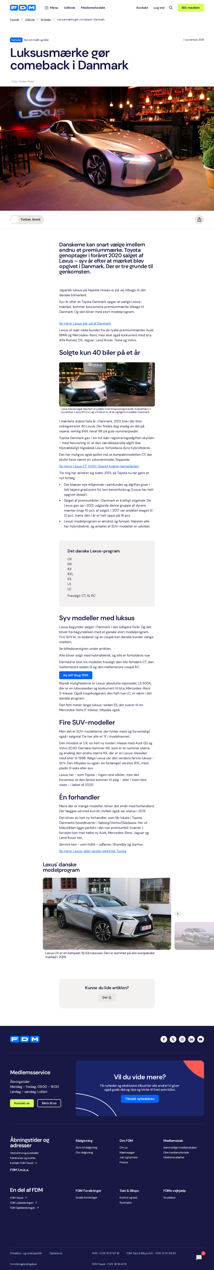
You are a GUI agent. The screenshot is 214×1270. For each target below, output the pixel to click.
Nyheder (46, 19)
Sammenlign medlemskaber (180, 1147)
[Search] (171, 7)
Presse (124, 1162)
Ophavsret (56, 1253)
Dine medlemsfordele (176, 1152)
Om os (124, 1147)
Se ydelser (169, 1197)
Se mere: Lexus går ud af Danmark (85, 323)
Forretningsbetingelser (23, 1264)
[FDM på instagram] (182, 1039)
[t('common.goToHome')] (24, 1039)
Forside (14, 19)
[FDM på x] (173, 1039)
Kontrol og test (128, 1197)
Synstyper (126, 1202)
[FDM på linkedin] (191, 1039)
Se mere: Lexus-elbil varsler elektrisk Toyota (92, 851)
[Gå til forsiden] (23, 8)
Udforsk (30, 19)
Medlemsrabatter (173, 1157)
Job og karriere (129, 1157)
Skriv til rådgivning (86, 1147)
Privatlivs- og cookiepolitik (26, 1253)
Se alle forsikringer (86, 1197)
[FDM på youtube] (200, 1039)
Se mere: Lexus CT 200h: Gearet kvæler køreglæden (99, 466)
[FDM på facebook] (163, 1039)
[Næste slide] (178, 913)
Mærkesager (127, 1152)
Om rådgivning (84, 1152)
